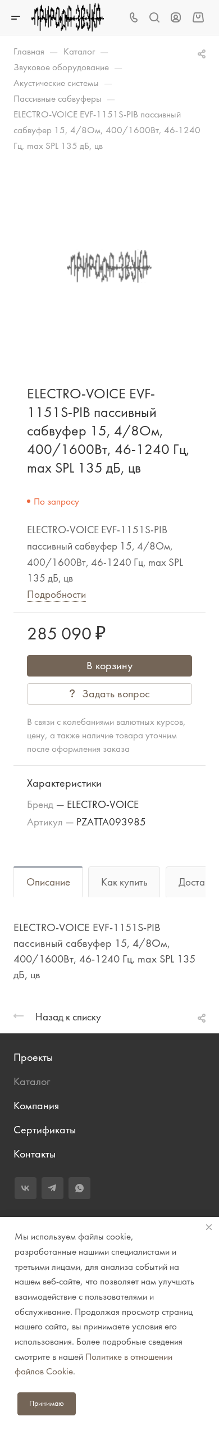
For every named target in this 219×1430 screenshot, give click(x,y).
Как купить (124, 882)
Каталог (31, 1081)
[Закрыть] (209, 1227)
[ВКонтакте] (25, 1188)
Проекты (33, 1057)
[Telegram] (52, 1188)
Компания (36, 1105)
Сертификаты (44, 1130)
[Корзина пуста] (198, 17)
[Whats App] (79, 1188)
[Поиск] (154, 17)
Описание (48, 882)
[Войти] (176, 17)
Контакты (34, 1154)
